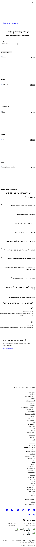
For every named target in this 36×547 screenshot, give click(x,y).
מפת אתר (32, 481)
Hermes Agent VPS (30, 414)
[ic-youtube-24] (12, 510)
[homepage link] (32, 3)
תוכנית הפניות (31, 470)
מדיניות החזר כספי (30, 525)
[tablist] (18, 23)
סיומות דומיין (32, 437)
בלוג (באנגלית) (31, 491)
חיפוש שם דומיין (31, 424)
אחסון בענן (32, 405)
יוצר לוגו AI (32, 454)
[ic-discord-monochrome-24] (29, 515)
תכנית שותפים (31, 466)
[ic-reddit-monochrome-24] (7, 510)
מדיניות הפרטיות (12, 523)
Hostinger (32, 387)
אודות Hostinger (31, 487)
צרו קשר (33, 502)
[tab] (16, 23)
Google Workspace (30, 420)
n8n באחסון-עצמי (30, 401)
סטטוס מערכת (31, 477)
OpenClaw (32, 416)
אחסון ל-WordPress (30, 396)
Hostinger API (31, 458)
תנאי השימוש (11, 525)
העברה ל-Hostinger (30, 456)
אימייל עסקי (32, 403)
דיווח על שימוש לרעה (30, 504)
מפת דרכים (32, 475)
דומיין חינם (32, 428)
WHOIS (33, 430)
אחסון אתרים (31, 394)
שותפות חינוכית (31, 468)
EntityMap (32, 483)
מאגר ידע (33, 497)
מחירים (33, 462)
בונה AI (33, 441)
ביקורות (33, 464)
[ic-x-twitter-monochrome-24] (18, 510)
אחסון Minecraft (31, 411)
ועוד (23, 534)
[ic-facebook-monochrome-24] (29, 510)
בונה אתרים (32, 443)
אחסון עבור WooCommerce (28, 407)
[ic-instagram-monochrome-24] (23, 510)
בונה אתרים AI (31, 445)
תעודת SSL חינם (31, 433)
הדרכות (33, 495)
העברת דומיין (32, 435)
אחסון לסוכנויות (31, 409)
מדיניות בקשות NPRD (29, 523)
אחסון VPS (32, 398)
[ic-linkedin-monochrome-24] (34, 510)
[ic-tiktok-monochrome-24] (34, 515)
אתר (21, 387)
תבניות (26, 387)
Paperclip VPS (31, 418)
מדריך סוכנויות (31, 472)
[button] (18, 197)
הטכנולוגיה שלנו (31, 489)
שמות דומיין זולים (31, 426)
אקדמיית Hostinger (30, 499)
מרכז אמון (32, 479)
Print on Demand (30, 451)
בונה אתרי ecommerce (29, 447)
